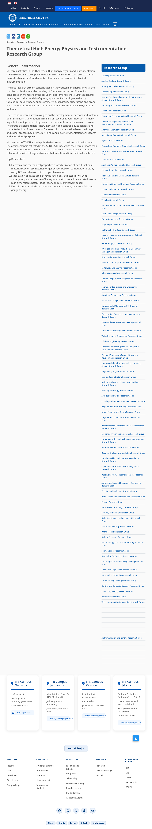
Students (25, 8)
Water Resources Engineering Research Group (122, 336)
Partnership (131, 782)
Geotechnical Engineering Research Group (120, 300)
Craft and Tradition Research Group (117, 170)
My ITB (102, 8)
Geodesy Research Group (113, 75)
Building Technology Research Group (118, 390)
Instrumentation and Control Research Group (122, 637)
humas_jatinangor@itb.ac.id (60, 718)
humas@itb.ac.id (23, 712)
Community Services (72, 24)
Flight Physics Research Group (115, 224)
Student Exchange (45, 765)
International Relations (67, 8)
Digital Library (73, 793)
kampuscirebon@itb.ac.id (95, 715)
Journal (99, 775)
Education (41, 24)
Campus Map (13, 785)
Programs (71, 773)
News (50, 823)
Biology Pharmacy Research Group (117, 537)
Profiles (12, 8)
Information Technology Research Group (119, 575)
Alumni (37, 8)
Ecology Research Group (112, 502)
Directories (12, 780)
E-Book (84, 823)
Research (54, 24)
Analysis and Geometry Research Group (119, 135)
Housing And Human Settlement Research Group (123, 401)
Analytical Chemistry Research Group (118, 129)
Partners (49, 8)
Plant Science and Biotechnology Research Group (123, 496)
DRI (127, 772)
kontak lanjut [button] (76, 748)
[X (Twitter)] (76, 811)
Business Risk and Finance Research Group (120, 447)
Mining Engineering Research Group (117, 273)
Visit (9, 770)
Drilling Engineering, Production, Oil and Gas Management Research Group (121, 250)
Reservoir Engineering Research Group (119, 257)
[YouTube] (93, 811)
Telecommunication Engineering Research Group (123, 602)
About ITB (15, 24)
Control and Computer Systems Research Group (123, 586)
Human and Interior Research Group (118, 189)
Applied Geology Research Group (116, 81)
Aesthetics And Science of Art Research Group (121, 165)
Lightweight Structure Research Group (119, 230)
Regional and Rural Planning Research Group (121, 406)
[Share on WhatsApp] (28, 36)
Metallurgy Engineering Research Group (119, 267)
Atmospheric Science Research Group (118, 86)
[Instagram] (68, 811)
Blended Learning (74, 788)
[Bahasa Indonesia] (9, 3)
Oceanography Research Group (115, 91)
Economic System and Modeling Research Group (123, 434)
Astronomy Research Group (114, 110)
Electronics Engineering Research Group (119, 569)
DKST (128, 768)
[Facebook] (59, 811)
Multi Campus (102, 24)
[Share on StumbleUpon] (23, 36)
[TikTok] (84, 811)
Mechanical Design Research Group (117, 213)
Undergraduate (44, 780)
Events (62, 823)
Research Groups (104, 770)
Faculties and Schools (72, 767)
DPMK (128, 777)
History (10, 765)
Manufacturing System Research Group (119, 377)
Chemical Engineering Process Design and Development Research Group (120, 356)
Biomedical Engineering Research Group (119, 556)
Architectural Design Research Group (118, 395)
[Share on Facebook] (13, 36)
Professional (43, 770)
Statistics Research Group (113, 159)
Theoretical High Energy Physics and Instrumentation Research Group (117, 123)
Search (129, 8)
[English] (15, 3)
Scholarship (71, 778)
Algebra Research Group (112, 140)
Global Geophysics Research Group (117, 243)
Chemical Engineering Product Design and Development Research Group (120, 348)
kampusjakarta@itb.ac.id (131, 722)
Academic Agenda (75, 797)
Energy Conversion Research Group (117, 219)
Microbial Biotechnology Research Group (120, 507)
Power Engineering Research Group (117, 591)
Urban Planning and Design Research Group (121, 412)
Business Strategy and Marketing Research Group (123, 453)
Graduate (41, 775)
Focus (73, 823)
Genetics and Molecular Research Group (119, 491)
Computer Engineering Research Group (119, 580)
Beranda (10, 42)
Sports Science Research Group (115, 550)
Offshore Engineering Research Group (118, 341)
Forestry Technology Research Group (118, 512)
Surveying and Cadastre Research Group (119, 105)
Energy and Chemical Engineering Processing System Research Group (121, 364)
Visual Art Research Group (113, 200)
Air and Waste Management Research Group (121, 330)
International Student (43, 786)
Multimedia (98, 823)
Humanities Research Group (114, 194)
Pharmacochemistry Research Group (118, 526)
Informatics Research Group (114, 596)
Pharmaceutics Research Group (115, 531)
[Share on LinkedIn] (18, 36)
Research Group (35, 42)
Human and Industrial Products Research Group (123, 184)
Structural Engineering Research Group (119, 295)
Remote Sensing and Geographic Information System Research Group (122, 98)
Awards (89, 24)
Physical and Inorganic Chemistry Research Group (123, 146)
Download (11, 775)
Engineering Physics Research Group (118, 371)
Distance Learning (75, 783)
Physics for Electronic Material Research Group (122, 116)
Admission (89, 8)
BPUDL (129, 787)
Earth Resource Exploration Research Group (121, 262)
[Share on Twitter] (8, 36)
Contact (115, 8)
